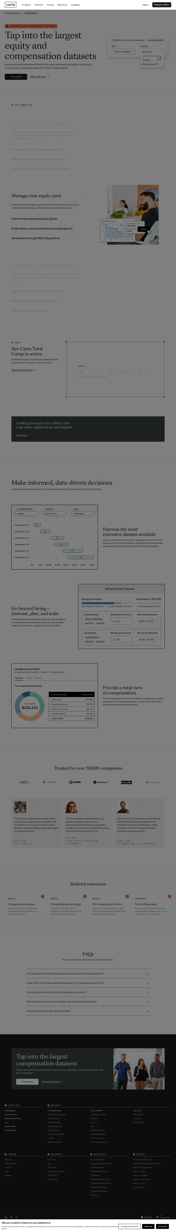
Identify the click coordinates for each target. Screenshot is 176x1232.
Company (75, 4)
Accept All (162, 1226)
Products (26, 4)
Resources (62, 4)
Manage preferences (129, 1226)
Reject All (148, 1226)
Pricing (50, 4)
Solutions (38, 4)
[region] (88, 1225)
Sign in (145, 4)
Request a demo (161, 4)
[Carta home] (10, 5)
